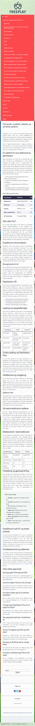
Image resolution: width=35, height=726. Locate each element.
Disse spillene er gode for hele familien (14, 90)
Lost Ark (5, 108)
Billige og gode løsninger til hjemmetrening (15, 64)
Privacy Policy (28, 712)
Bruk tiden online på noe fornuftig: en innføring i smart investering (16, 27)
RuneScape (6, 111)
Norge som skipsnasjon (10, 74)
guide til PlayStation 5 (18, 149)
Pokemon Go (7, 38)
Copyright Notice (20, 712)
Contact (14, 712)
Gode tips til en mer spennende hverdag (14, 77)
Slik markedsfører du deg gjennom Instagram (16, 67)
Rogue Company (7, 115)
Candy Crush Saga (9, 51)
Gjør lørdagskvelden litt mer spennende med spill (16, 87)
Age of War (7, 23)
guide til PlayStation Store (9, 371)
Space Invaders (8, 31)
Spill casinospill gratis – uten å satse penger (15, 61)
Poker (5, 41)
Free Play (13, 724)
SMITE (5, 104)
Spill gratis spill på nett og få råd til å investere (16, 81)
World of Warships (8, 94)
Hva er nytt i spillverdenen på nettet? (13, 20)
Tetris (5, 44)
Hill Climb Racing (8, 48)
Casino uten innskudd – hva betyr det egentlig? (16, 54)
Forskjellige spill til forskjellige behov (13, 58)
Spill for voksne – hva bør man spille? (13, 84)
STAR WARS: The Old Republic (12, 97)
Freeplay (5, 712)
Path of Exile (6, 101)
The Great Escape (8, 34)
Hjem (6, 16)
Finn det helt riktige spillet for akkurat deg (15, 71)
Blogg (4, 119)
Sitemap (9, 712)
